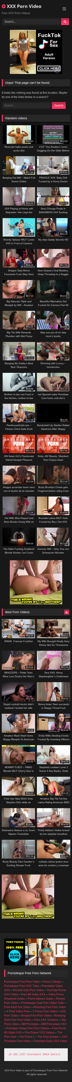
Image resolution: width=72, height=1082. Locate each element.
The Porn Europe (48, 1036)
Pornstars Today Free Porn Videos (27, 1028)
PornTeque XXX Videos (39, 1032)
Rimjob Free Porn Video (36, 1015)
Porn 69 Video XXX (33, 994)
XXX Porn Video (23, 6)
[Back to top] (61, 1071)
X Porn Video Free (18, 1011)
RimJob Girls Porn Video (28, 990)
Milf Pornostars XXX (54, 1024)
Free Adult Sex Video (17, 1007)
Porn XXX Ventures (46, 1019)
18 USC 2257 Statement (24, 1054)
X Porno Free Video (45, 1011)
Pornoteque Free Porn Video (22, 981)
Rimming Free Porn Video (50, 1007)
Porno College (52, 981)
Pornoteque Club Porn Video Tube (42, 1002)
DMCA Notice (51, 1054)
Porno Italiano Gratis (40, 998)
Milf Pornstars (30, 1024)
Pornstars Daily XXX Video (50, 1040)
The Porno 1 (26, 1036)
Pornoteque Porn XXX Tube (21, 985)
